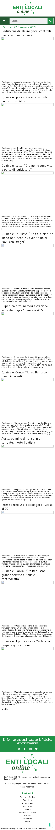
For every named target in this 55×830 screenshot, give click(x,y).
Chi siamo (27, 806)
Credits (27, 815)
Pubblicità (27, 818)
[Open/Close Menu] (4, 20)
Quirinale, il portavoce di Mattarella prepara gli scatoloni (25, 643)
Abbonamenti (27, 803)
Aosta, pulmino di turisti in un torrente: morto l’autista (21, 440)
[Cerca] (50, 21)
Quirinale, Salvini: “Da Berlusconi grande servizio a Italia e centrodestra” (23, 575)
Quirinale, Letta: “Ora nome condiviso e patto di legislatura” (27, 168)
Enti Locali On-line (27, 797)
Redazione (27, 800)
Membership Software (36, 828)
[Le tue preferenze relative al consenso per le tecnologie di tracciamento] (50, 825)
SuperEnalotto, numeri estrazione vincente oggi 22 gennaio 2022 (24, 308)
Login (27, 821)
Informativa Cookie (27, 812)
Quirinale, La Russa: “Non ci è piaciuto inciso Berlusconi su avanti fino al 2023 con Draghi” (27, 238)
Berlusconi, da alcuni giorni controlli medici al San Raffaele (26, 33)
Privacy (28, 809)
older (5, 709)
